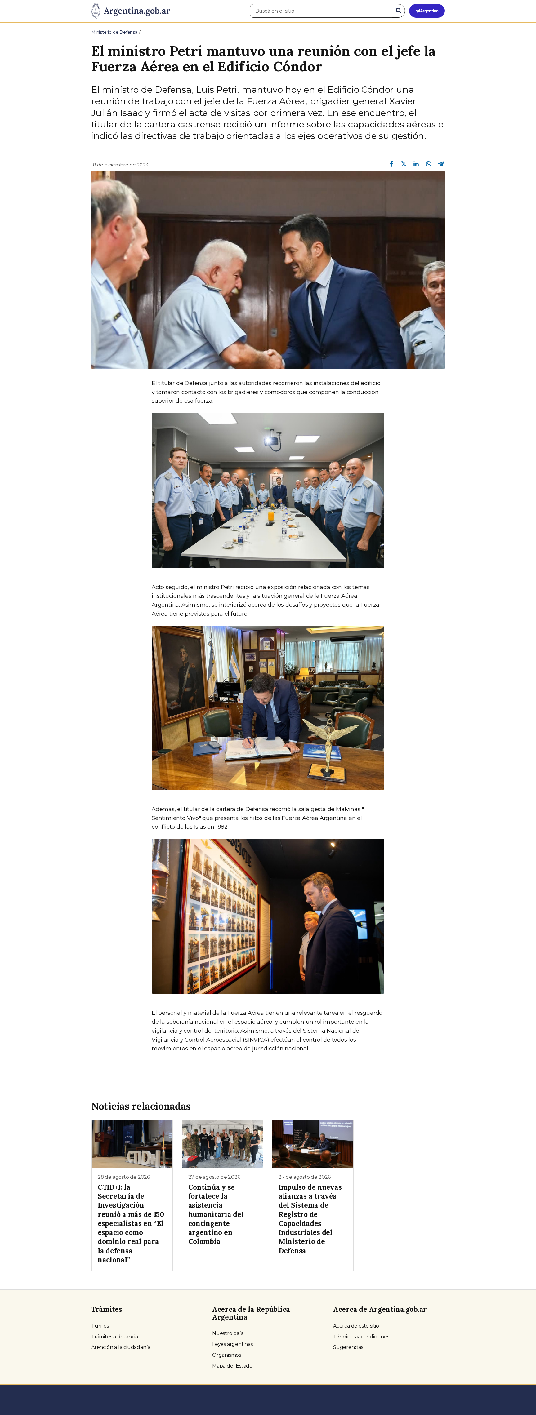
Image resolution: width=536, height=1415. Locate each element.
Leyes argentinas (232, 1344)
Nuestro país (227, 1333)
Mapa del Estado (232, 1366)
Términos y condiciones (361, 1337)
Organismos (226, 1355)
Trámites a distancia (114, 1337)
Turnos (100, 1326)
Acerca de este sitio (356, 1326)
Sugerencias (348, 1347)
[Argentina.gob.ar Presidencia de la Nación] (131, 11)
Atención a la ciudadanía (120, 1347)
